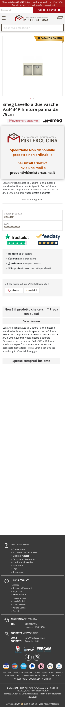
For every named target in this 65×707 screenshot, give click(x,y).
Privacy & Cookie (12, 693)
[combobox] (32, 27)
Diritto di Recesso (30, 693)
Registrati (17, 591)
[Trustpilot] (16, 239)
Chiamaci (15, 290)
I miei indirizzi (19, 597)
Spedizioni (17, 565)
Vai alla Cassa (47, 10)
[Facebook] (28, 657)
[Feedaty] (48, 239)
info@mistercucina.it (45, 5)
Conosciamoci (19, 549)
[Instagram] (36, 657)
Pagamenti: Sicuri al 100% (25, 552)
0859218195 (31, 623)
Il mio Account (19, 594)
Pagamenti (6, 10)
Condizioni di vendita (22, 562)
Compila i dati (31, 641)
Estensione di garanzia (23, 558)
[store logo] (31, 18)
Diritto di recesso (20, 555)
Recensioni (17, 571)
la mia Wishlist (19, 604)
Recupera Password (22, 588)
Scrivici (32, 290)
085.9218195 (22, 2)
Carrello (16, 610)
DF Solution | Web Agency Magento (42, 703)
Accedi (15, 584)
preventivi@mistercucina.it (32, 172)
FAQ (14, 568)
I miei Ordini (18, 601)
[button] (31, 98)
